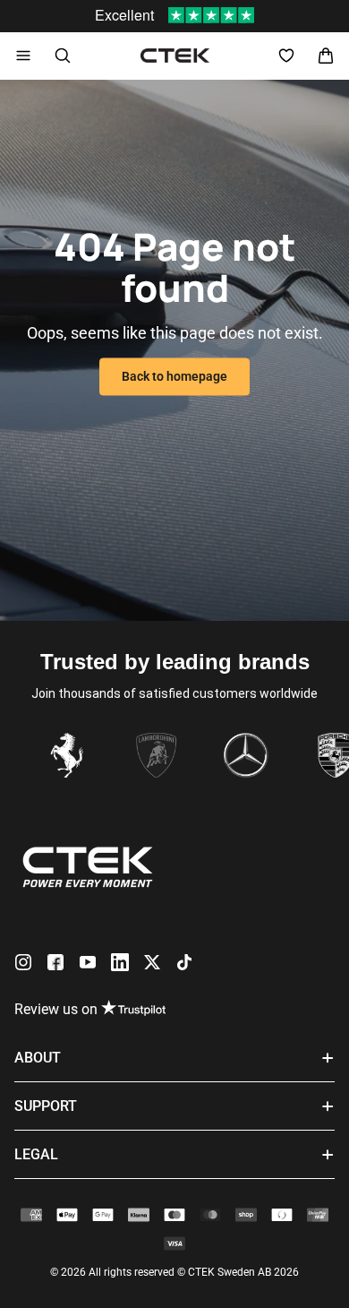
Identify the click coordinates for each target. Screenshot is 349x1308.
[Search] (63, 56)
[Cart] (326, 56)
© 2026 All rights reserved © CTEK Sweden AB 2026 (174, 1272)
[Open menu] (23, 56)
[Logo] (174, 55)
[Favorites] (286, 56)
